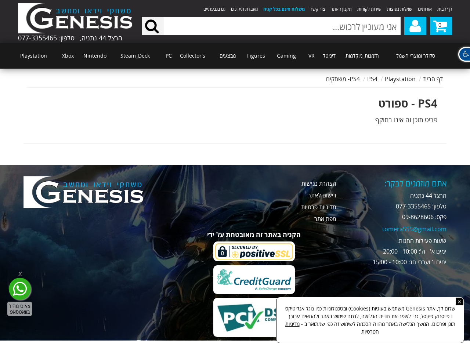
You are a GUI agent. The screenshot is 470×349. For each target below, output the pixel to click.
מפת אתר (325, 219)
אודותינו (425, 9)
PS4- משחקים (343, 79)
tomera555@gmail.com (414, 229)
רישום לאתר (322, 195)
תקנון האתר (341, 9)
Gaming (286, 55)
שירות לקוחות (369, 9)
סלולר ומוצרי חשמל (415, 55)
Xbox (68, 55)
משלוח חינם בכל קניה (284, 9)
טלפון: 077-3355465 (46, 37)
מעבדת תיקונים (244, 9)
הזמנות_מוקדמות (362, 55)
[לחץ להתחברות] (415, 26)
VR (311, 55)
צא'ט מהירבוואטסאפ (19, 308)
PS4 (372, 79)
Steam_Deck (135, 55)
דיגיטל (329, 55)
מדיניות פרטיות (318, 207)
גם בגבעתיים (214, 9)
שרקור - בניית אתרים (48, 345)
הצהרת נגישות (318, 183)
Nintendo (94, 55)
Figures (256, 55)
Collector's (192, 55)
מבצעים (228, 55)
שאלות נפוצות (399, 9)
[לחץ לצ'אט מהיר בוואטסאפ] (20, 289)
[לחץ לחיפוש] (153, 26)
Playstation (33, 55)
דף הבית (444, 9)
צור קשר (317, 9)
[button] (464, 54)
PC (169, 55)
